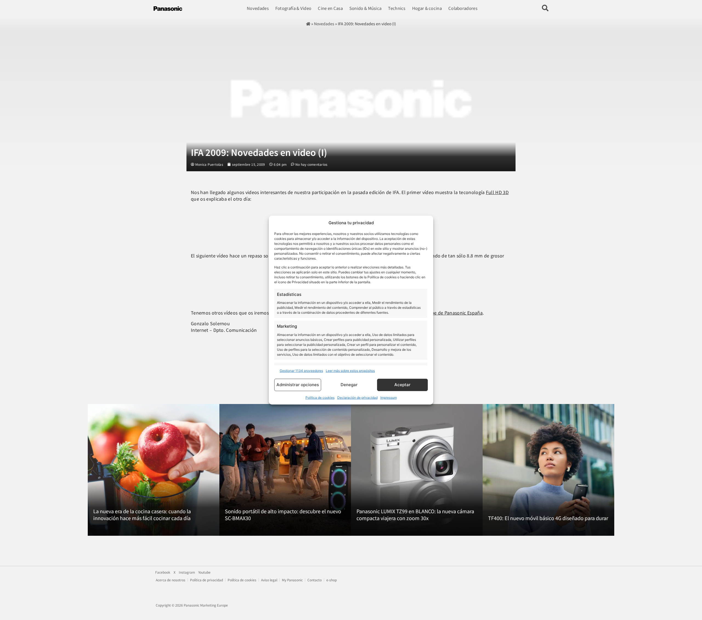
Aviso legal (269, 580)
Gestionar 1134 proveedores (301, 371)
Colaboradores (462, 8)
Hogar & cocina (427, 8)
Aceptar (402, 384)
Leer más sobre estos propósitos (350, 371)
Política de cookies (320, 397)
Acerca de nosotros (170, 580)
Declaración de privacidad (357, 397)
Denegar (349, 384)
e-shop (331, 580)
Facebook (162, 572)
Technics (396, 8)
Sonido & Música (365, 8)
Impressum (388, 397)
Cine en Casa (330, 8)
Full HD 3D (497, 192)
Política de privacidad (206, 580)
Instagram (187, 572)
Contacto (314, 580)
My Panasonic (292, 580)
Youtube (204, 572)
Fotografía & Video (293, 8)
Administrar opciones (297, 384)
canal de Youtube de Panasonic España (441, 312)
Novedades (258, 8)
